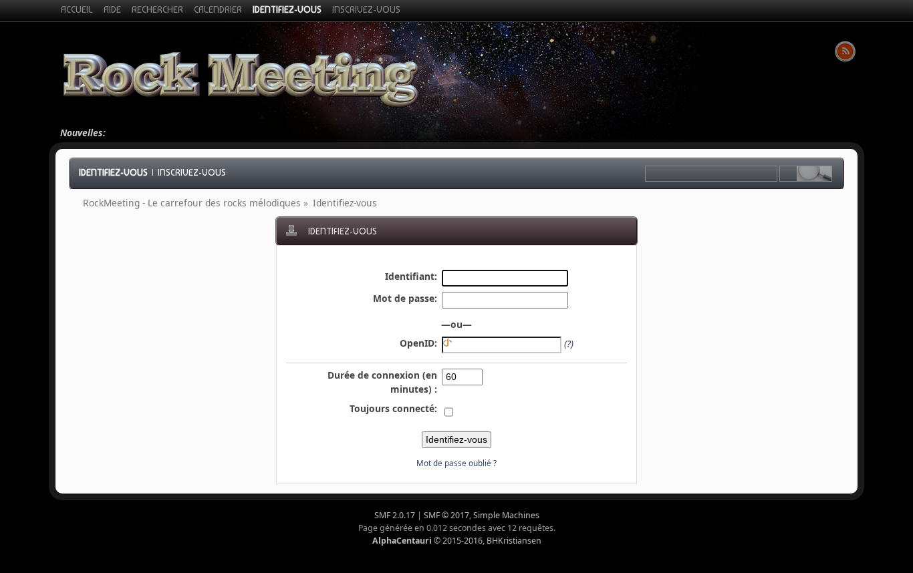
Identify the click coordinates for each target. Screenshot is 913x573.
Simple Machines (506, 515)
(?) (568, 343)
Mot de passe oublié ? (456, 463)
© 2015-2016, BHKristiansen (456, 540)
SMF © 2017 (446, 515)
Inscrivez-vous (192, 172)
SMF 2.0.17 (394, 515)
